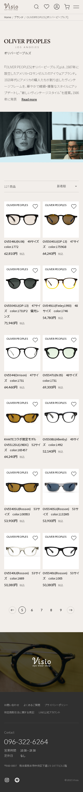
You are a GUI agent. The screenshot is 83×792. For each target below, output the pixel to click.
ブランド (18, 17)
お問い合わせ (11, 705)
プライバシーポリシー (56, 705)
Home (7, 17)
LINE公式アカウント (49, 712)
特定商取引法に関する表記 (19, 712)
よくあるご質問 (32, 705)
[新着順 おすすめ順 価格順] (67, 186)
